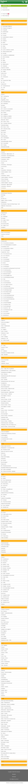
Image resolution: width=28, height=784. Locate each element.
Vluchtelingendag (4, 679)
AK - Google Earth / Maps (6, 80)
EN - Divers (3, 214)
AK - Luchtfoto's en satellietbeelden (7, 55)
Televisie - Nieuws (4, 663)
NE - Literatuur (4, 494)
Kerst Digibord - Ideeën (5, 390)
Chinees (2, 173)
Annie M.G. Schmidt (5, 67)
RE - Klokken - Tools (5, 564)
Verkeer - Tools (4, 692)
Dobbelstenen (3, 202)
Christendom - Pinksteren (6, 186)
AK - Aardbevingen (4, 31)
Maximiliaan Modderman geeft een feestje (9, 467)
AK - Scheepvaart (4, 76)
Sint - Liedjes (3, 636)
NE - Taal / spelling (4, 490)
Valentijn (2, 675)
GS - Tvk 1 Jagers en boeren (6, 284)
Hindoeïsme (3, 327)
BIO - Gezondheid (4, 143)
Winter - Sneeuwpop (5, 740)
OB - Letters (3, 528)
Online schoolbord (4, 537)
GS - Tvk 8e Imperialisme (6, 282)
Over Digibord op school (14, 779)
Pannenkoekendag (4, 542)
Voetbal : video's (4, 690)
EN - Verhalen (3, 221)
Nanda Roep (3, 487)
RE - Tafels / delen (4, 577)
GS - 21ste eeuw (4, 257)
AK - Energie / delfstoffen (5, 69)
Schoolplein (3, 625)
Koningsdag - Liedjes (5, 419)
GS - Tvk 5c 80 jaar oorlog (6, 291)
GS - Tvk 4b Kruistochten (6, 270)
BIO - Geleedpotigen (5, 137)
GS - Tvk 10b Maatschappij (6, 289)
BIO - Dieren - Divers (5, 121)
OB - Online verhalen (5, 519)
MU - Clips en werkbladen (6, 469)
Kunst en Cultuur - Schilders (6, 421)
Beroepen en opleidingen (5, 110)
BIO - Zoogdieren (4, 114)
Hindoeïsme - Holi (4, 338)
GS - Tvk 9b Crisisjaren (5, 293)
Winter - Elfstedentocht (5, 702)
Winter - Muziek (4, 724)
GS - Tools (3, 279)
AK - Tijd (2, 82)
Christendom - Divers (5, 159)
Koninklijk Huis (4, 383)
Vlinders (2, 693)
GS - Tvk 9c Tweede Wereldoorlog (7, 298)
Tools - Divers (3, 659)
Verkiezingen (3, 677)
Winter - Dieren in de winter (6, 749)
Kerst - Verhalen (4, 379)
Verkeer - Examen (4, 686)
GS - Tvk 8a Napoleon (5, 261)
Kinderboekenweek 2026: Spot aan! (8, 381)
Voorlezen (3, 695)
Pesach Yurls (5, 13)
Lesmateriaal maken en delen (6, 438)
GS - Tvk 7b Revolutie (5, 250)
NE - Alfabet (3, 478)
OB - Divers (3, 517)
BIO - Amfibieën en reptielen (6, 116)
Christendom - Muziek (5, 175)
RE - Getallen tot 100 (5, 589)
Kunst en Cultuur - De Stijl (6, 399)
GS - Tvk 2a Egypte (5, 300)
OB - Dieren (3, 512)
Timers (2, 654)
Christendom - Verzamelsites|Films (7, 155)
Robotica (3, 604)
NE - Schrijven (4, 499)
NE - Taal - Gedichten (5, 505)
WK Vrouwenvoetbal (5, 758)
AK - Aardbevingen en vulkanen (7, 37)
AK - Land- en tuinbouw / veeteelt (7, 49)
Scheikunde (3, 614)
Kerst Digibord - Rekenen (6, 395)
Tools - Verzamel (4, 665)
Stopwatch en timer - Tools (6, 640)
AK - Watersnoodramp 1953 (6, 51)
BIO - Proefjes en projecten (6, 117)
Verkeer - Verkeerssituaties (6, 672)
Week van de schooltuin (5, 711)
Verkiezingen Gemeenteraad (6, 683)
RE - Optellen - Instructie (5, 586)
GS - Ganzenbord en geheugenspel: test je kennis (10, 268)
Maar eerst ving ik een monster (7, 451)
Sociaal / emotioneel (5, 618)
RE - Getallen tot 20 (5, 600)
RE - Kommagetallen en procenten (7, 575)
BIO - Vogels (3, 98)
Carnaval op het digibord (5, 157)
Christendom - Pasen (5, 180)
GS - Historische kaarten (6, 273)
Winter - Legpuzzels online (6, 707)
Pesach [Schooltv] (5, 9)
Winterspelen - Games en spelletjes (8, 704)
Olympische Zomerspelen (6, 532)
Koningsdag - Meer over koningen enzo (8, 424)
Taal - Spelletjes (4, 645)
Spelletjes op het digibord (5, 629)
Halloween (3, 320)
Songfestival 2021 (4, 623)
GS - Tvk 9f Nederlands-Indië (6, 309)
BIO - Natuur (3, 107)
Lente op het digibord (5, 431)
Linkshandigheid (4, 435)
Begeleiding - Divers (5, 99)
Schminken (3, 620)
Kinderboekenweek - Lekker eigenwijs (8, 370)
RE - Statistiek (4, 571)
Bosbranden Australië (5, 146)
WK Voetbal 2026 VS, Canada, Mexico (8, 753)
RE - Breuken (3, 562)
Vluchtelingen (3, 674)
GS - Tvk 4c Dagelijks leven (6, 275)
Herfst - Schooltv (4, 331)
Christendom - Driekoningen (6, 164)
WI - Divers (3, 733)
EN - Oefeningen (4, 216)
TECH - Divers (4, 650)
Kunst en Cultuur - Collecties (6, 393)
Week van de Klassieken (5, 706)
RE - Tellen (3, 582)
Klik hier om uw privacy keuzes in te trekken (14, 782)
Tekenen (2, 647)
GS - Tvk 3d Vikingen (5, 259)
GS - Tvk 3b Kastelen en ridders (7, 248)
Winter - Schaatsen (4, 735)
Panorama (3, 548)
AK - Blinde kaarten (4, 64)
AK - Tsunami (3, 35)
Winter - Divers (4, 754)
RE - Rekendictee (4, 591)
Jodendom (3, 361)
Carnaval (3, 152)
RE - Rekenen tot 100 (5, 602)
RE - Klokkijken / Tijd (5, 569)
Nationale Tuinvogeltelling (6, 498)
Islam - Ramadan (4, 354)
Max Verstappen (4, 462)
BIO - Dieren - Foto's (5, 126)
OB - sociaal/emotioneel (5, 530)
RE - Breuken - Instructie (6, 568)
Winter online (3, 751)
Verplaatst (3, 688)
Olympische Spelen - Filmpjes (6, 526)
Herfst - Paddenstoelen (5, 325)
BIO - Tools (3, 134)
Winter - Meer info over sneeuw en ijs (8, 718)
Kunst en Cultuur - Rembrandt (6, 415)
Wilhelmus (3, 744)
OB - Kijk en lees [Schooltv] (6, 523)
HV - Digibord (3, 329)
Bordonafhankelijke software (6, 141)
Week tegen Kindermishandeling (7, 700)
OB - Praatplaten (4, 525)
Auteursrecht (3, 84)
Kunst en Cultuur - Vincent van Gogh (8, 426)
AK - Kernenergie (4, 44)
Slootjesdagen (3, 638)
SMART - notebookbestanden (6, 613)
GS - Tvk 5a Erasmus (5, 280)
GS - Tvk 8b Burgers (5, 266)
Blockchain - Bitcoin (5, 119)
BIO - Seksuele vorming (5, 128)
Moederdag (3, 458)
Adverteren (14, 776)
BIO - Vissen (3, 139)
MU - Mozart (3, 460)
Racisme (3, 557)
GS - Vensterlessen (5, 315)
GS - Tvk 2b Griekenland (6, 306)
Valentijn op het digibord (5, 681)
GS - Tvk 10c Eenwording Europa (7, 295)
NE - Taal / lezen (4, 485)
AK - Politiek (3, 71)
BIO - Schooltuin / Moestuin (6, 123)
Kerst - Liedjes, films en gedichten (7, 368)
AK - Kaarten (3, 38)
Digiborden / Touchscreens (6, 205)
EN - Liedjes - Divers (5, 220)
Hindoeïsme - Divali (4, 333)
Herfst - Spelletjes (4, 336)
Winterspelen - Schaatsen (6, 720)
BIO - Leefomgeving (5, 96)
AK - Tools (3, 87)
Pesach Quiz (4, 7)
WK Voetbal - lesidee (5, 747)
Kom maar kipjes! (4, 413)
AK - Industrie (3, 33)
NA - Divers (3, 476)
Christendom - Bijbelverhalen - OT (7, 153)
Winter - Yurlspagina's (5, 745)
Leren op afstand (4, 437)
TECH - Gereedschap (5, 661)
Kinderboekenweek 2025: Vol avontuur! (8, 375)
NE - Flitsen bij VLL (4, 483)
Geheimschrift (3, 241)
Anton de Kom (3, 73)
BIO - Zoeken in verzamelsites (7, 108)
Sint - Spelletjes (4, 616)
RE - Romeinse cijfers (5, 566)
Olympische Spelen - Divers (6, 521)
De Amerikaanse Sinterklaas (6, 193)
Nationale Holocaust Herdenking (7, 492)
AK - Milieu (3, 60)
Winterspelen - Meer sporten (6, 715)
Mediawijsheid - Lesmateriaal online (7, 447)
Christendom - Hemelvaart (6, 170)
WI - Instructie (3, 738)
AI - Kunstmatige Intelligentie (6, 26)
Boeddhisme (3, 130)
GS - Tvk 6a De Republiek (6, 302)
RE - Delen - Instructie (5, 573)
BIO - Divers (3, 132)
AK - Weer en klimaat (5, 56)
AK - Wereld (3, 62)
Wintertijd (3, 736)
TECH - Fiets (3, 656)
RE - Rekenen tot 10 (5, 596)
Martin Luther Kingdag (5, 456)
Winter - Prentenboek (5, 729)
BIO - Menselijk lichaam (5, 101)
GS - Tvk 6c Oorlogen (5, 313)
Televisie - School (4, 648)
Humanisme (3, 324)
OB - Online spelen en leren (6, 514)
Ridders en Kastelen (5, 598)
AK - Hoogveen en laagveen (6, 28)
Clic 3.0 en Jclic (4, 161)
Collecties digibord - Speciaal (6, 182)
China (2, 168)
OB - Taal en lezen (4, 535)
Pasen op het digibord (5, 544)
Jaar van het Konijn (4, 359)
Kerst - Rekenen (4, 374)
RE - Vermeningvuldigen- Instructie (7, 587)
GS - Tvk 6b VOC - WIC (5, 307)
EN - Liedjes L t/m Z (5, 225)
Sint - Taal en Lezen (5, 622)
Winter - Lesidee (4, 713)
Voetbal (2, 684)
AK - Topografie (4, 29)
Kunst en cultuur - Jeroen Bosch (7, 410)
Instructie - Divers (4, 347)
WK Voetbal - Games (5, 742)
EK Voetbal (3, 218)
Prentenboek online (4, 546)
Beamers (3, 94)
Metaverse (3, 453)
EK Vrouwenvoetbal (5, 223)
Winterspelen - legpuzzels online (7, 709)
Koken (2, 408)
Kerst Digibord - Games (5, 384)
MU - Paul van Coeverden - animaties (8, 471)
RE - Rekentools (4, 560)
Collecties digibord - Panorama (7, 177)
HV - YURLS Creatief (5, 340)
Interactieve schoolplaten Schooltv (7, 352)
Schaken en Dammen (5, 609)
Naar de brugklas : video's (6, 481)
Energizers (3, 227)
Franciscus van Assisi (5, 234)
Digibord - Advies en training (6, 200)
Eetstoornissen (4, 212)
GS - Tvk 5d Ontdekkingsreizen (7, 297)
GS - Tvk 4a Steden (5, 264)
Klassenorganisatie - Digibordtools (7, 392)
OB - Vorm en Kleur (4, 516)
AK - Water (3, 46)
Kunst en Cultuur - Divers (6, 404)
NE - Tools (3, 496)
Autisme (2, 89)
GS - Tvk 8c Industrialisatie (6, 271)
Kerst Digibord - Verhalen (6, 406)
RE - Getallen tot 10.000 (5, 584)
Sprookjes (3, 634)
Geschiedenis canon (5, 246)
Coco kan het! (3, 166)
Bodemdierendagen (4, 125)
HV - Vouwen (3, 334)
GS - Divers (3, 262)
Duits (2, 207)
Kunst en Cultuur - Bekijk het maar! (7, 388)
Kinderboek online (4, 417)
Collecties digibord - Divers (6, 171)
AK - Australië (3, 53)
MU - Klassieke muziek (5, 449)
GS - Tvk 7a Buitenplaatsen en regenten (8, 244)
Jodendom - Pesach (5, 363)
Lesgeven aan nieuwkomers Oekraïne (8, 433)
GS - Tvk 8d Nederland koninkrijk (7, 277)
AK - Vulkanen (4, 40)
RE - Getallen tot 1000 (5, 595)
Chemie (2, 162)
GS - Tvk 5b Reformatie (5, 286)
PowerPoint (3, 550)
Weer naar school (4, 722)
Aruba (2, 78)
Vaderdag (3, 670)
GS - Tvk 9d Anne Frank (5, 304)
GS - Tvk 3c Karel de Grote (6, 253)
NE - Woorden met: (4, 507)
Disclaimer (14, 774)
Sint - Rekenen (4, 611)
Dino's (2, 196)
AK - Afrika (3, 42)
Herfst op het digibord (5, 322)
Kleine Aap (3, 397)
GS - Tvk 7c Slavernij (5, 255)
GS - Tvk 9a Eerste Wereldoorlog (7, 288)
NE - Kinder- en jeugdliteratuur (7, 489)
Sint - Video (3, 627)
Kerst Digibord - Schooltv (6, 401)
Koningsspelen (4, 377)
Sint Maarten (3, 632)
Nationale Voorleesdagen (5, 503)
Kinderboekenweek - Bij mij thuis (7, 422)
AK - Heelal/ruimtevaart (5, 85)
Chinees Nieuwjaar (4, 179)
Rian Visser (3, 593)
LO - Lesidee (3, 440)
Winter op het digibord (5, 756)
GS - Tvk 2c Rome (4, 311)
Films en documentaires (5, 232)
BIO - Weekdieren (4, 103)
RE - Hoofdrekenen (4, 559)
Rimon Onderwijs (5, 15)
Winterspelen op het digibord (6, 731)
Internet (2, 349)
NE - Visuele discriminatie (6, 501)
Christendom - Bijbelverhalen (6, 184)
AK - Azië (3, 58)
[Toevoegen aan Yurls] (1, 8)
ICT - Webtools (4, 350)
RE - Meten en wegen (5, 580)
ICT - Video (3, 345)
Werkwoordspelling (4, 727)
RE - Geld (3, 578)
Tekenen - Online (4, 652)
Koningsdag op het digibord (6, 372)
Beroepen (3, 105)
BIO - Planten (3, 112)
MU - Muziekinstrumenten (6, 465)
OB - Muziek (3, 534)
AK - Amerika (3, 47)
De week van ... (4, 198)
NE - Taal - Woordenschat (6, 480)
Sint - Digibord (3, 631)
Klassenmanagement (5, 386)
